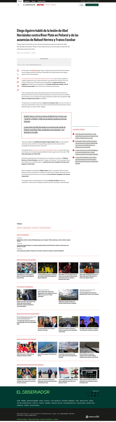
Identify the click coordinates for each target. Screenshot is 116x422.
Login (81, 5)
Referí (41, 400)
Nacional (47, 400)
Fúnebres (47, 403)
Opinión (41, 403)
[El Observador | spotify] (92, 395)
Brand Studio (84, 400)
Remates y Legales (56, 403)
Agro (77, 400)
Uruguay (20, 1)
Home (18, 400)
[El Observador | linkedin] (88, 395)
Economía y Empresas (68, 400)
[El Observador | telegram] (95, 395)
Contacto (55, 419)
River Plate (35, 227)
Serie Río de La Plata (45, 227)
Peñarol (34, 70)
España (33, 1)
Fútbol (47, 4)
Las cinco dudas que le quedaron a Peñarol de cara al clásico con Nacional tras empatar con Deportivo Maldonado (40, 250)
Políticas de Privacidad (33, 419)
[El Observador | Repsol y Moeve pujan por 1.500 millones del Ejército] (47, 352)
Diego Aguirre (27, 227)
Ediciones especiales (69, 403)
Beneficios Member (32, 400)
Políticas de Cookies (22, 419)
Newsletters (90, 403)
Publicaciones (81, 403)
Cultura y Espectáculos (24, 403)
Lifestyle (35, 403)
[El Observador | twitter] (86, 393)
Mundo (91, 400)
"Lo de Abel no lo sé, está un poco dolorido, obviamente (38, 78)
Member (23, 400)
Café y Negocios (56, 400)
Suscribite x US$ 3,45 (92, 5)
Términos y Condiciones (46, 419)
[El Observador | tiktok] (98, 393)
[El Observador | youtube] (95, 393)
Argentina (27, 1)
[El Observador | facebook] (89, 393)
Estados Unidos (42, 1)
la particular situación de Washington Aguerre (45, 150)
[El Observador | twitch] (98, 395)
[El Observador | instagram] (92, 393)
